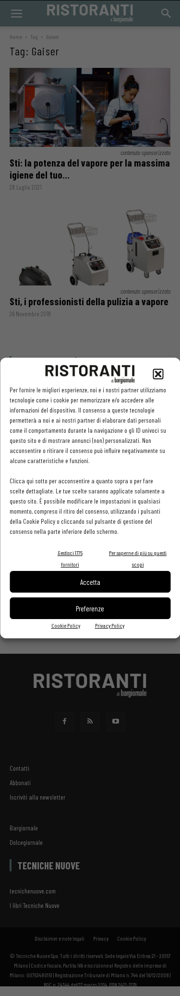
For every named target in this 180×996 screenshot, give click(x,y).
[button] (158, 374)
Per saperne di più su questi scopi (138, 558)
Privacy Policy (109, 625)
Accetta (90, 582)
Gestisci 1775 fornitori (70, 558)
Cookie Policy (65, 625)
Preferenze (90, 608)
